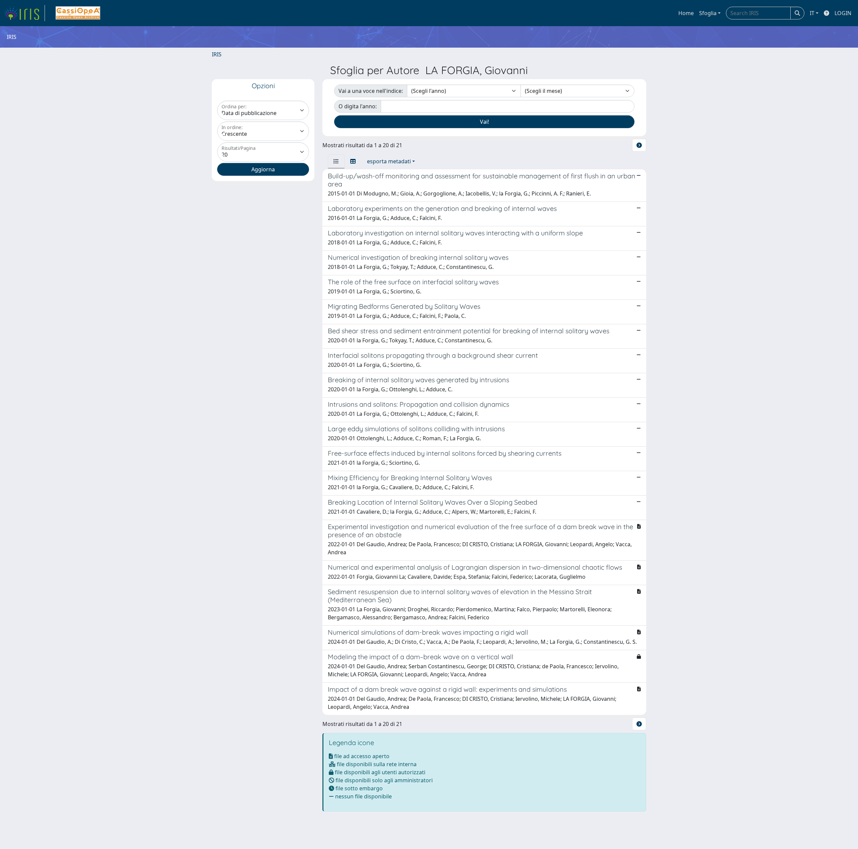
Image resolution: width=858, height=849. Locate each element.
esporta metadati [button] (389, 161)
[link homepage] (24, 13)
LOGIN (843, 13)
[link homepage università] (78, 13)
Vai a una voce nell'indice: (371, 91)
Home (686, 13)
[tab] (336, 161)
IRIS (217, 54)
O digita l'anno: (358, 106)
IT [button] (812, 13)
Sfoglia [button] (708, 13)
